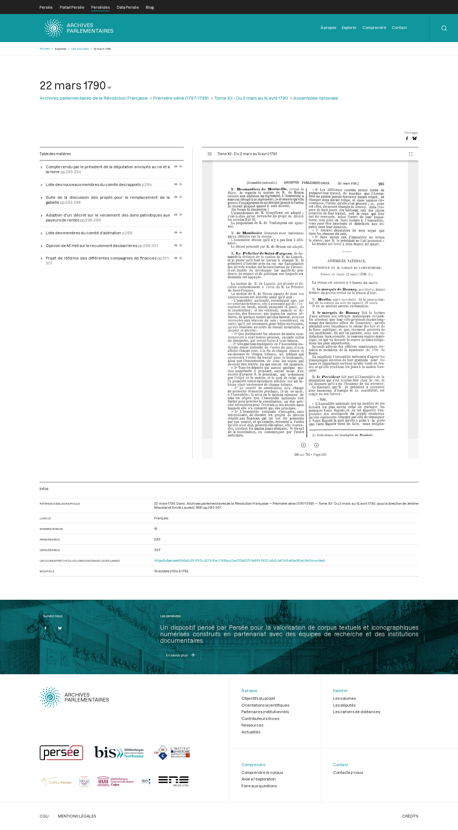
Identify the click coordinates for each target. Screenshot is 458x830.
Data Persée (128, 7)
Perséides (100, 7)
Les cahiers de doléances (356, 711)
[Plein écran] (410, 153)
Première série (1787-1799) (181, 98)
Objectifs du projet (258, 698)
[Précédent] (303, 445)
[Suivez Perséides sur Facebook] (45, 628)
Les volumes (80, 48)
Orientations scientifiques (265, 705)
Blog (150, 7)
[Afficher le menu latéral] (209, 153)
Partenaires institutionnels (265, 711)
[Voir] (109, 85)
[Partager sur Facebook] (407, 138)
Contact (399, 27)
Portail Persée (72, 7)
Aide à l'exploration (258, 779)
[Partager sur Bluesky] (415, 138)
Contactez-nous (348, 772)
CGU (44, 816)
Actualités (250, 732)
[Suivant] (316, 445)
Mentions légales (77, 816)
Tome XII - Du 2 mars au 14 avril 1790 (251, 98)
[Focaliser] (181, 167)
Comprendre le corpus (262, 772)
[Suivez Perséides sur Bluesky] (60, 628)
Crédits (410, 816)
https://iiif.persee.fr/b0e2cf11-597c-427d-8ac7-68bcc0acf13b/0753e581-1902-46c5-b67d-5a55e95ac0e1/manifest (239, 560)
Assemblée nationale (315, 98)
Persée (46, 7)
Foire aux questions (259, 786)
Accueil (45, 48)
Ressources (252, 725)
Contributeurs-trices (260, 718)
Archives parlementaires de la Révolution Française (94, 98)
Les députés (344, 705)
